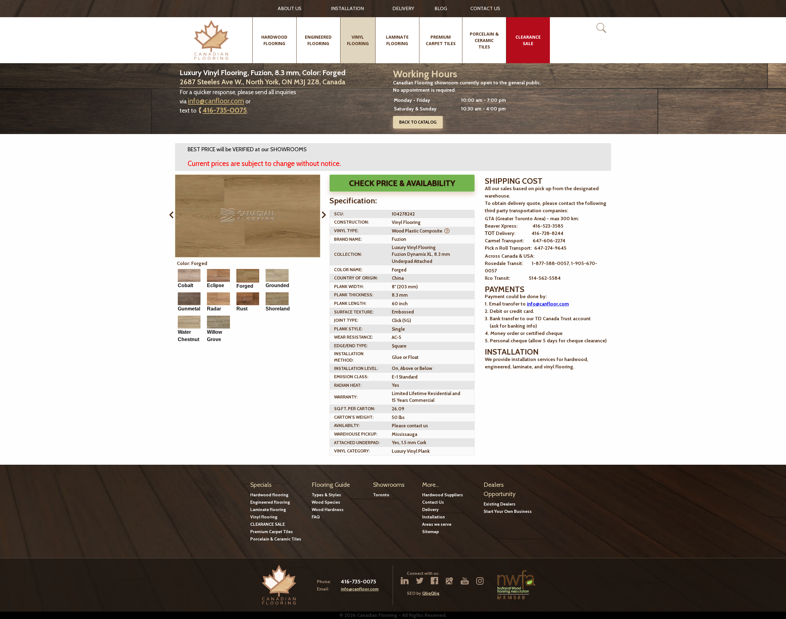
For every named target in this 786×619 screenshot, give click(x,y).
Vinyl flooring (263, 517)
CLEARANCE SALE (267, 524)
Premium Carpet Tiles (271, 531)
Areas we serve (436, 524)
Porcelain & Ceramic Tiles (275, 539)
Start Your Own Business (508, 511)
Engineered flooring (270, 502)
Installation (347, 8)
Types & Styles (326, 495)
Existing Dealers (500, 504)
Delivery (403, 8)
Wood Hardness (328, 509)
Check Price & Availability (402, 183)
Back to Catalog (418, 122)
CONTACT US (485, 8)
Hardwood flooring (269, 495)
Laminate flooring (268, 509)
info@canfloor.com (216, 101)
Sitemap (430, 531)
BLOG (440, 8)
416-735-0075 (225, 110)
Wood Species (326, 502)
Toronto (381, 495)
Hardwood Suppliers (442, 495)
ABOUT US (290, 8)
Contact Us (433, 502)
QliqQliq (430, 593)
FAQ (316, 517)
